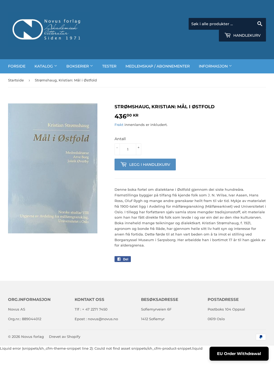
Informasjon (214, 66)
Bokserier (78, 66)
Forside (16, 66)
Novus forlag (32, 336)
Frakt (119, 124)
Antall (120, 138)
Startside (16, 80)
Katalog (44, 66)
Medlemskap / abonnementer (157, 66)
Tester (109, 66)
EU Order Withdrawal (239, 353)
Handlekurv (246, 35)
